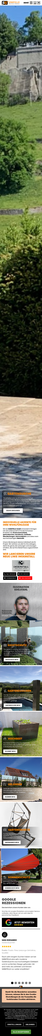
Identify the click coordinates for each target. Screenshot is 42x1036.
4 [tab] (22, 983)
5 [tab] (26, 983)
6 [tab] (29, 983)
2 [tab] (15, 983)
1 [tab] (12, 983)
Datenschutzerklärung (20, 1015)
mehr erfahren (13, 511)
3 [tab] (19, 983)
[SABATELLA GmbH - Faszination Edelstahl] (10, 3)
